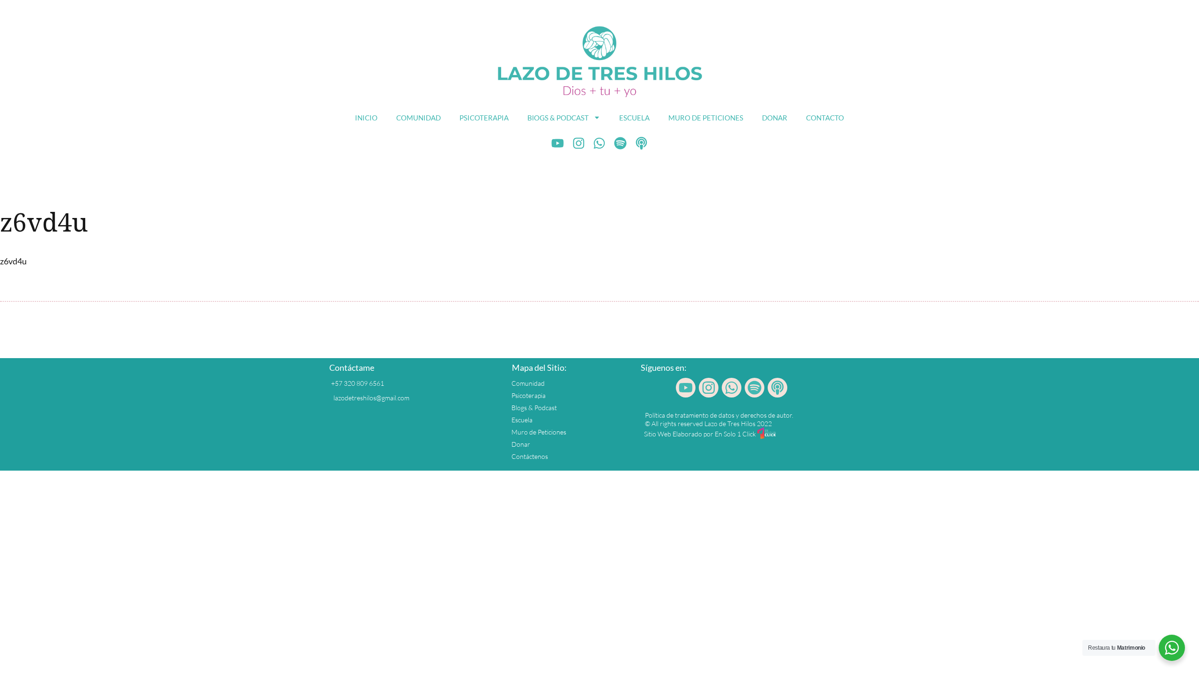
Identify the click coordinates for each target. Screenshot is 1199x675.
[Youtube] (558, 143)
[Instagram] (578, 143)
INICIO (366, 117)
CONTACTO (825, 117)
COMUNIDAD (418, 117)
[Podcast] (642, 143)
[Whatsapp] (599, 143)
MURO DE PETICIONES (705, 117)
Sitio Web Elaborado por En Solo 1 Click (700, 434)
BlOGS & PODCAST (558, 117)
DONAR (774, 117)
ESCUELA (634, 117)
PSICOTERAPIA (484, 117)
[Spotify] (620, 143)
